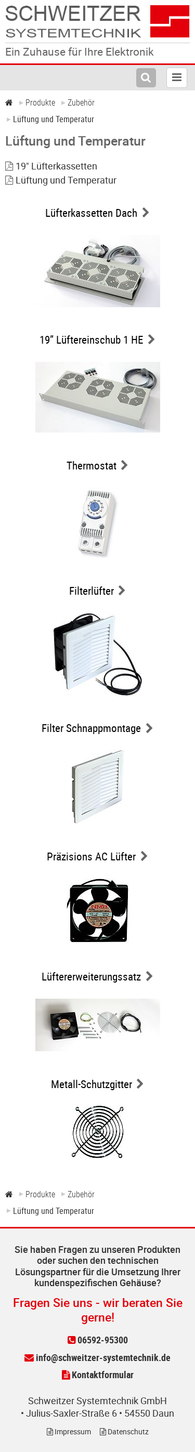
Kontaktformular (102, 1374)
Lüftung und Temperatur (66, 180)
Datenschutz (127, 1431)
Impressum (72, 1431)
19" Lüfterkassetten (56, 166)
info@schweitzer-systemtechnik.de (102, 1357)
